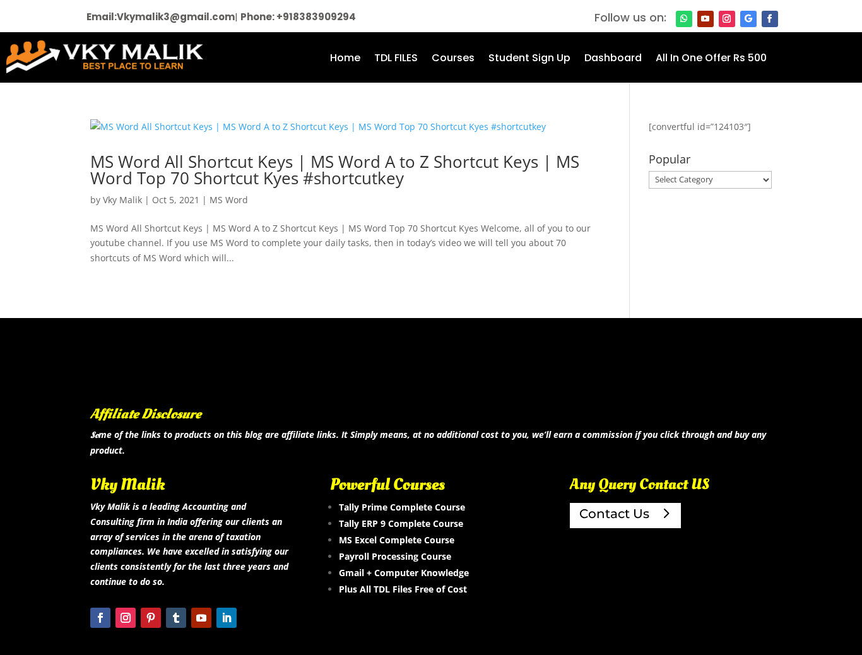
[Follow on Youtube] (705, 19)
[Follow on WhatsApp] (684, 19)
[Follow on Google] (748, 19)
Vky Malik (122, 200)
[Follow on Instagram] (727, 19)
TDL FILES (396, 59)
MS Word (229, 200)
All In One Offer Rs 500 (711, 59)
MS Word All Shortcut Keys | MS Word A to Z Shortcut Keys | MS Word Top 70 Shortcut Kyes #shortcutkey (334, 169)
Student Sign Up (529, 59)
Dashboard (613, 59)
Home (345, 59)
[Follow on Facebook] (770, 19)
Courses (453, 59)
